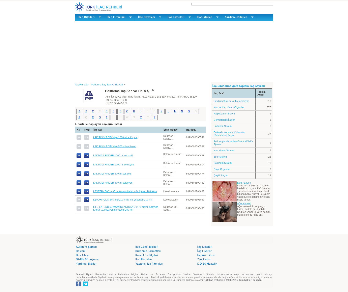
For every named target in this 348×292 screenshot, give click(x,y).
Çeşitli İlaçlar (221, 175)
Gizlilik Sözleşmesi (87, 259)
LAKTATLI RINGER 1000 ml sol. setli (113, 155)
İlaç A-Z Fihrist (206, 255)
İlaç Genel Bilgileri (146, 246)
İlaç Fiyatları (204, 251)
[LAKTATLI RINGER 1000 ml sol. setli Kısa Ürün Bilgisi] (86, 157)
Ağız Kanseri (244, 203)
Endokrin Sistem (223, 126)
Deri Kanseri (244, 182)
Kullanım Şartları (86, 246)
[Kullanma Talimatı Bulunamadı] (79, 139)
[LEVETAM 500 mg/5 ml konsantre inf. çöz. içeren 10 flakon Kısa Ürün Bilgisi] (86, 193)
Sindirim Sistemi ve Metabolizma (231, 101)
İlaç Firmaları (143, 259)
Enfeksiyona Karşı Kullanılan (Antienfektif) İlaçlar (229, 134)
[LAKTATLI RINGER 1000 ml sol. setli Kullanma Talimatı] (79, 157)
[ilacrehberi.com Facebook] (78, 285)
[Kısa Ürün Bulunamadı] (86, 139)
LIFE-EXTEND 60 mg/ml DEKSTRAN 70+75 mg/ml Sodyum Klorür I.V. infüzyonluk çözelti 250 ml (125, 208)
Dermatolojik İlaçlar (224, 119)
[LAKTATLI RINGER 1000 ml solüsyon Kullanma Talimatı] (79, 166)
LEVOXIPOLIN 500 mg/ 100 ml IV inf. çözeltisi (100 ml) (122, 199)
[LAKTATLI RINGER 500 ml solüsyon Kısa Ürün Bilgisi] (86, 184)
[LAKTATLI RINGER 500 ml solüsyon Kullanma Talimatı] (79, 184)
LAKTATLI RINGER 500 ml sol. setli (112, 173)
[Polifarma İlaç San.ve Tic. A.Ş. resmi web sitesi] (153, 91)
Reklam (81, 251)
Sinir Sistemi (220, 156)
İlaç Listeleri (204, 246)
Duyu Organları (222, 169)
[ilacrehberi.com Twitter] (85, 285)
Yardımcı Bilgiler (86, 263)
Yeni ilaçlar (204, 259)
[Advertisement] (174, 51)
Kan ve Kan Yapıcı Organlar (229, 107)
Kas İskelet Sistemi (224, 150)
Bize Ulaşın (83, 255)
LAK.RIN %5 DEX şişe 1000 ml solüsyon (115, 137)
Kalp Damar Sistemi (224, 113)
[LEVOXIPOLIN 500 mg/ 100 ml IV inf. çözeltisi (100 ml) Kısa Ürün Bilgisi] (86, 201)
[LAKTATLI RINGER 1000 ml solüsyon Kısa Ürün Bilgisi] (86, 166)
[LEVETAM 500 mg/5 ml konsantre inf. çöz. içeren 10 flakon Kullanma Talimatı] (79, 193)
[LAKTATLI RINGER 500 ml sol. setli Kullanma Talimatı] (79, 175)
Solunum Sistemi (223, 163)
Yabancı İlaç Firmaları (149, 263)
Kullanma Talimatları (148, 251)
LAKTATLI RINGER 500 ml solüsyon (113, 182)
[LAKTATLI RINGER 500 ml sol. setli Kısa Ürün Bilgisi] (86, 175)
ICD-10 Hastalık (207, 263)
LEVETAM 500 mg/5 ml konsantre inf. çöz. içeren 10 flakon (125, 191)
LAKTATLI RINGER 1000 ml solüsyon (113, 164)
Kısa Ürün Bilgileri (146, 255)
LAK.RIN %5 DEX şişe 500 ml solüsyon (114, 146)
